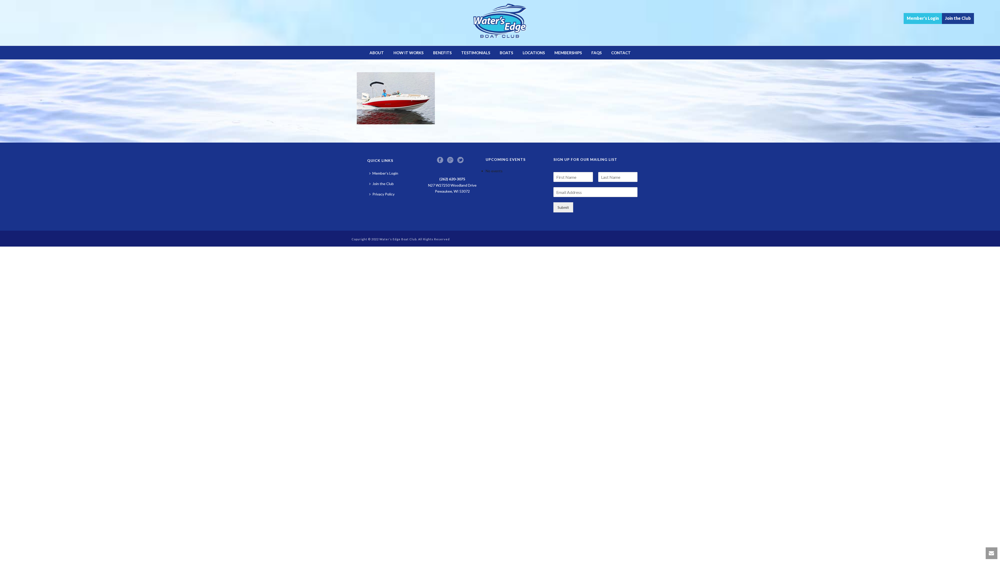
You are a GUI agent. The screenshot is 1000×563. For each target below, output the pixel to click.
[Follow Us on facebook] (440, 160)
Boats (506, 52)
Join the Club (958, 18)
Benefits (442, 52)
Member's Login (923, 18)
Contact (621, 52)
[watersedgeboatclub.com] (500, 23)
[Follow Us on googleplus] (450, 160)
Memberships (568, 52)
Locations (534, 52)
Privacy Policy (383, 194)
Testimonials (475, 52)
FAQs (596, 52)
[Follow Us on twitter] (460, 160)
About (377, 52)
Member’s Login (385, 173)
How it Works (408, 52)
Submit (563, 207)
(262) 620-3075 (452, 179)
